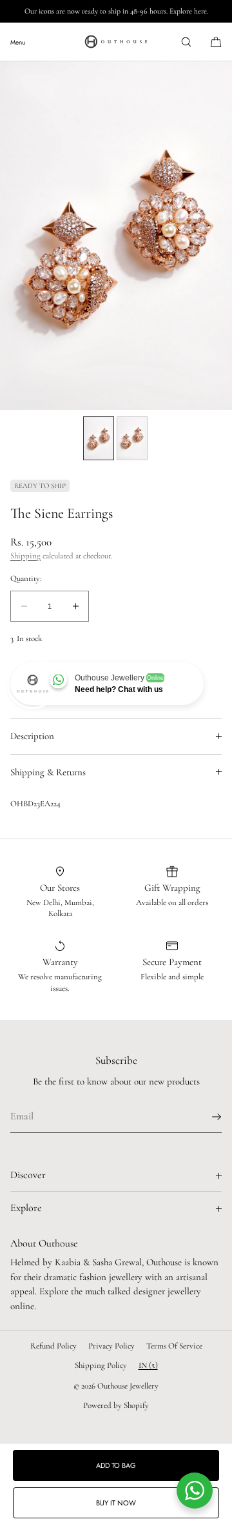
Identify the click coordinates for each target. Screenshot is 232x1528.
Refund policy (53, 1346)
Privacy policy (111, 1346)
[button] (186, 42)
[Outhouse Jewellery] (116, 42)
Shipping (25, 556)
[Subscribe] (205, 1116)
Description (32, 736)
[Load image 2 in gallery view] (132, 438)
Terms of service (174, 1346)
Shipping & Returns (48, 772)
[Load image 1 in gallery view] (98, 438)
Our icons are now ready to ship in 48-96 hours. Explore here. (116, 10)
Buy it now (116, 1503)
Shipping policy (101, 1365)
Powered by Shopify (116, 1405)
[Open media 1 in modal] (116, 235)
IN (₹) (148, 1365)
